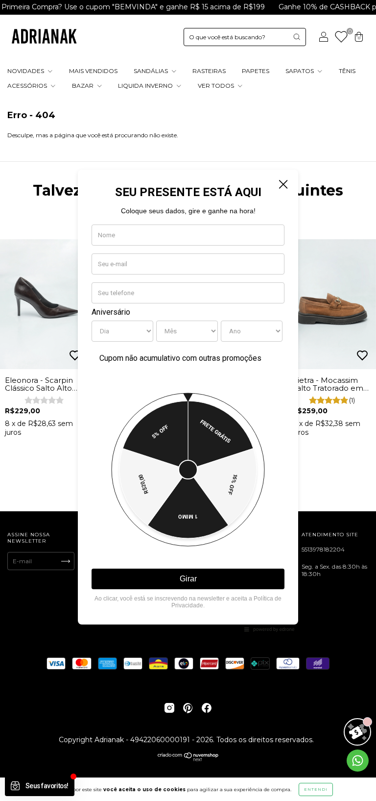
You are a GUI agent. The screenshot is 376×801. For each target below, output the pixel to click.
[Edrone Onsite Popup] (188, 400)
